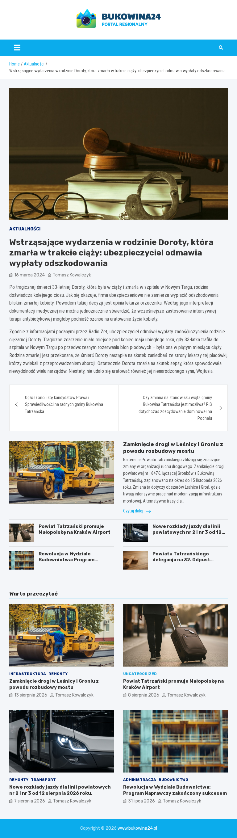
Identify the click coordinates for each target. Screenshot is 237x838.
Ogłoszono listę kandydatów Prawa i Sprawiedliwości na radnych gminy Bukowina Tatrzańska (64, 404)
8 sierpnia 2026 (143, 695)
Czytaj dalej (133, 510)
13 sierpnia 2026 (30, 695)
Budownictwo (173, 779)
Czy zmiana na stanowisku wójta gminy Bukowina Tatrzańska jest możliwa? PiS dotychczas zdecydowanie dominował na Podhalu (175, 408)
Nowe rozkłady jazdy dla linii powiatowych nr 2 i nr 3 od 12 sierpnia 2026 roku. (187, 532)
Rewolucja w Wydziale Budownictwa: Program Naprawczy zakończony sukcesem (67, 563)
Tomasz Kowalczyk (72, 275)
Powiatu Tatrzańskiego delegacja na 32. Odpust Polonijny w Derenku (181, 560)
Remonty (58, 674)
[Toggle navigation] (17, 48)
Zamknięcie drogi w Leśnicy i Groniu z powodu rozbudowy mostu (54, 684)
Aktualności (24, 229)
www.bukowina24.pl (137, 828)
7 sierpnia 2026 (29, 801)
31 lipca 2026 (141, 801)
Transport (43, 779)
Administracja (139, 779)
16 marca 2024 (29, 275)
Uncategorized (140, 674)
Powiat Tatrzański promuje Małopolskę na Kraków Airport (74, 529)
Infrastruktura (27, 674)
